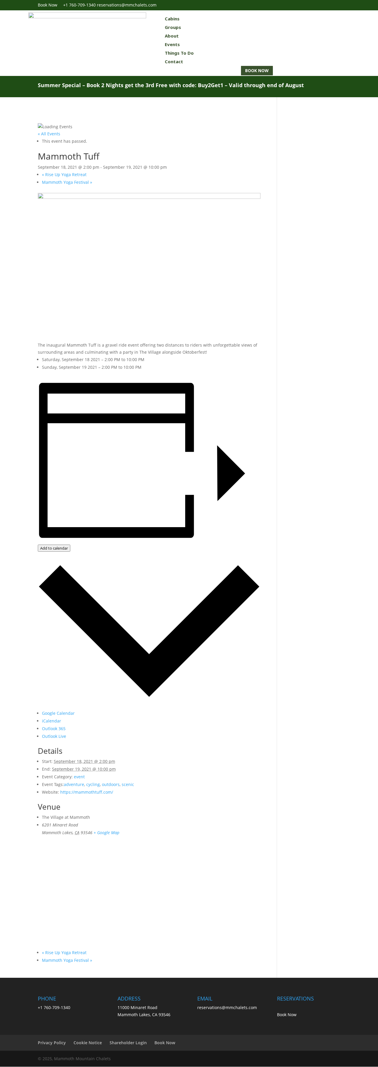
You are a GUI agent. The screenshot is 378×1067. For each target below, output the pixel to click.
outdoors (111, 784)
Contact (174, 61)
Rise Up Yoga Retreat (64, 174)
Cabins (172, 19)
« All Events (49, 134)
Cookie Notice (88, 1042)
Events (172, 44)
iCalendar (51, 721)
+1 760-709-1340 (79, 5)
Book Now (50, 5)
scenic (128, 784)
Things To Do (179, 53)
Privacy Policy (52, 1042)
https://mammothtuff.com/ (86, 792)
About (172, 36)
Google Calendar (58, 713)
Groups (173, 27)
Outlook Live (54, 736)
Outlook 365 (54, 728)
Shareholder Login (128, 1042)
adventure (74, 784)
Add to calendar (54, 548)
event (79, 776)
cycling (93, 784)
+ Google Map (106, 832)
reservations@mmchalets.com (227, 1007)
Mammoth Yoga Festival (67, 182)
